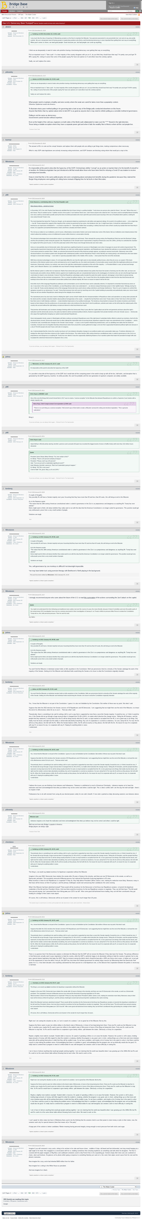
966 (22, 18)
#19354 (138, 742)
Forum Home (13, 1217)
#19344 (138, 161)
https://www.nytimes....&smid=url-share (42, 206)
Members (12, 11)
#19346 (138, 357)
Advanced (140, 11)
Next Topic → (136, 1189)
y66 (6, 195)
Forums (4, 11)
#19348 (138, 432)
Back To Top (6, 1217)
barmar (8, 140)
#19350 (138, 530)
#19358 (138, 976)
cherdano (9, 842)
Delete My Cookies (23, 1217)
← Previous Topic (115, 1189)
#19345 (138, 195)
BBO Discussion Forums (9, 14)
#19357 (138, 913)
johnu (7, 357)
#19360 (138, 1142)
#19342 (138, 72)
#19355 (138, 809)
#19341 (138, 27)
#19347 (138, 387)
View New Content (131, 14)
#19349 (138, 488)
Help (136, 7)
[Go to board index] (15, 5)
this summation (89, 597)
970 (37, 18)
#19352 (138, 632)
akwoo (8, 27)
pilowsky (9, 72)
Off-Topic (21, 14)
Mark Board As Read (34, 1217)
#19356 (138, 842)
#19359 (138, 1068)
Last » (44, 18)
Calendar (20, 11)
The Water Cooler (30, 14)
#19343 (138, 140)
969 (33, 18)
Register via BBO (115, 7)
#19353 (138, 682)
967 (26, 18)
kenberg (8, 489)
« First (14, 18)
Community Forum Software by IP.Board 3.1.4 (127, 1217)
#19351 (138, 591)
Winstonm (9, 162)
